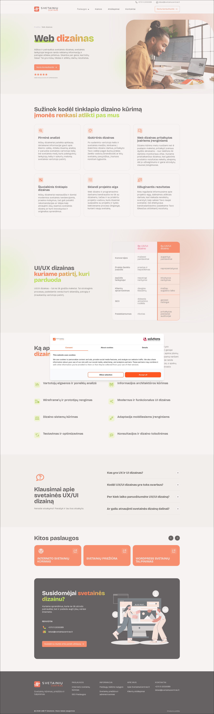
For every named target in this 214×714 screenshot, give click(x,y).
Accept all (143, 375)
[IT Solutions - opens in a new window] (151, 339)
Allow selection (105, 375)
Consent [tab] (69, 348)
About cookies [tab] (107, 348)
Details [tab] (145, 348)
